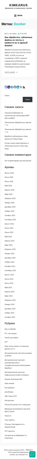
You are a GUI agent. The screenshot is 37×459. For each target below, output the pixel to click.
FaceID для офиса (11, 338)
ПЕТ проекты (10, 431)
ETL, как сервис (11, 33)
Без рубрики (9, 388)
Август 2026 (9, 173)
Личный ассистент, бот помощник (17, 405)
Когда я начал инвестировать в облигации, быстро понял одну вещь (17, 145)
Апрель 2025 (9, 241)
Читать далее (10, 72)
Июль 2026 (9, 177)
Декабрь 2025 (10, 207)
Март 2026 (9, 194)
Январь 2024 (9, 304)
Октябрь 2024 (10, 266)
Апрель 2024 (9, 292)
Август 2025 (9, 224)
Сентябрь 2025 (10, 220)
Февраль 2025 (10, 249)
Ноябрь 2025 (9, 211)
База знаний (9, 383)
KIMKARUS (18, 5)
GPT (6, 342)
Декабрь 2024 (10, 258)
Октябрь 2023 (10, 317)
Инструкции (9, 400)
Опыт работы (10, 420)
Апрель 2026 (9, 190)
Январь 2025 (9, 254)
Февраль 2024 (10, 300)
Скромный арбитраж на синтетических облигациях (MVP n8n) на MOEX (17, 115)
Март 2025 (9, 245)
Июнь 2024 (9, 283)
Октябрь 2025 (10, 215)
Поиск (7, 96)
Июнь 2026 (9, 181)
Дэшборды (9, 392)
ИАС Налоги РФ (11, 396)
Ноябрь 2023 (9, 313)
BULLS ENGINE (10, 329)
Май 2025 (8, 237)
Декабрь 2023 (10, 309)
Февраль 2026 (10, 198)
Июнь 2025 (9, 232)
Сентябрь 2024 (10, 270)
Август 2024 (9, 275)
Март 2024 (9, 296)
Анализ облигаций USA (13, 379)
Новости (8, 416)
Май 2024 (8, 288)
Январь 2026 (9, 203)
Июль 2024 (9, 279)
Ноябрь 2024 (9, 262)
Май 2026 (8, 186)
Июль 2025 (9, 228)
